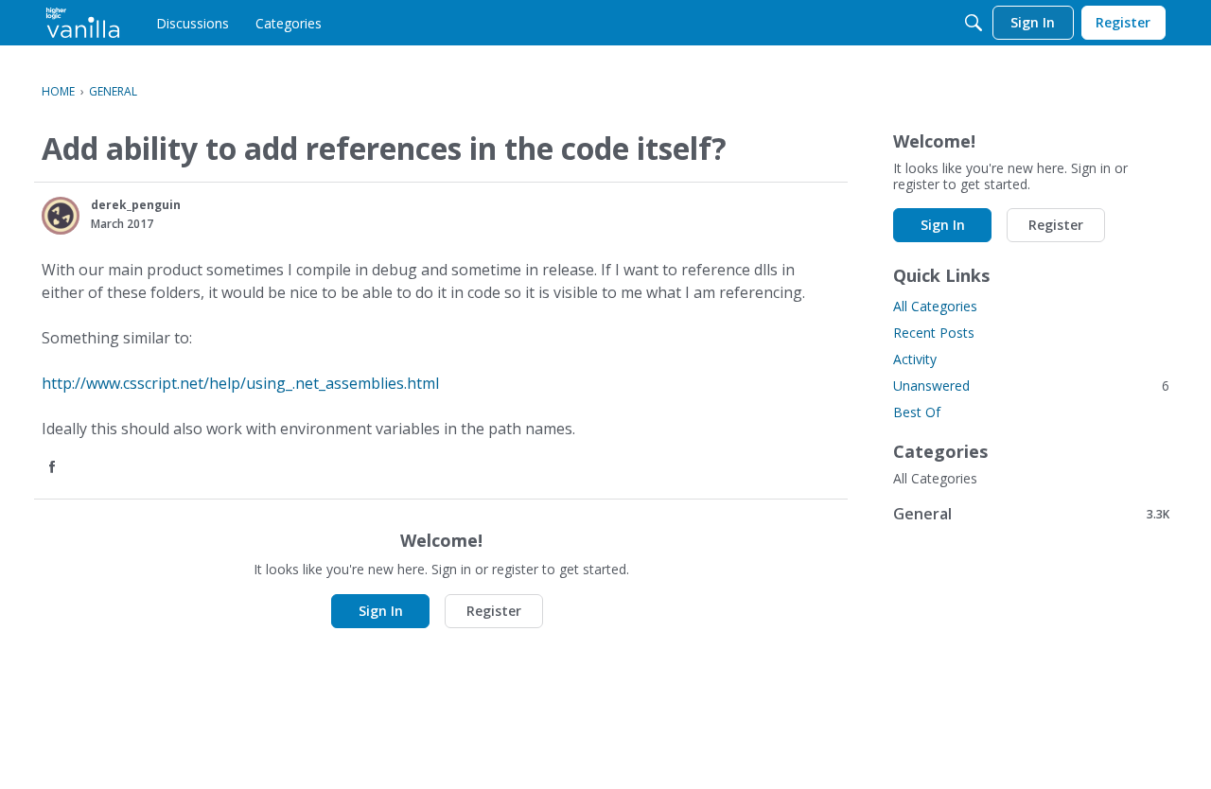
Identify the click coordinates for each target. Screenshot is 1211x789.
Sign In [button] (381, 611)
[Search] (974, 23)
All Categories (935, 306)
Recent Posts (933, 333)
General (1031, 513)
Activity (915, 359)
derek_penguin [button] (136, 205)
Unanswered (1031, 385)
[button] (60, 216)
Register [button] (493, 611)
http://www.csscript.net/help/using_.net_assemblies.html (240, 383)
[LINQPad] (82, 23)
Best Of (916, 412)
